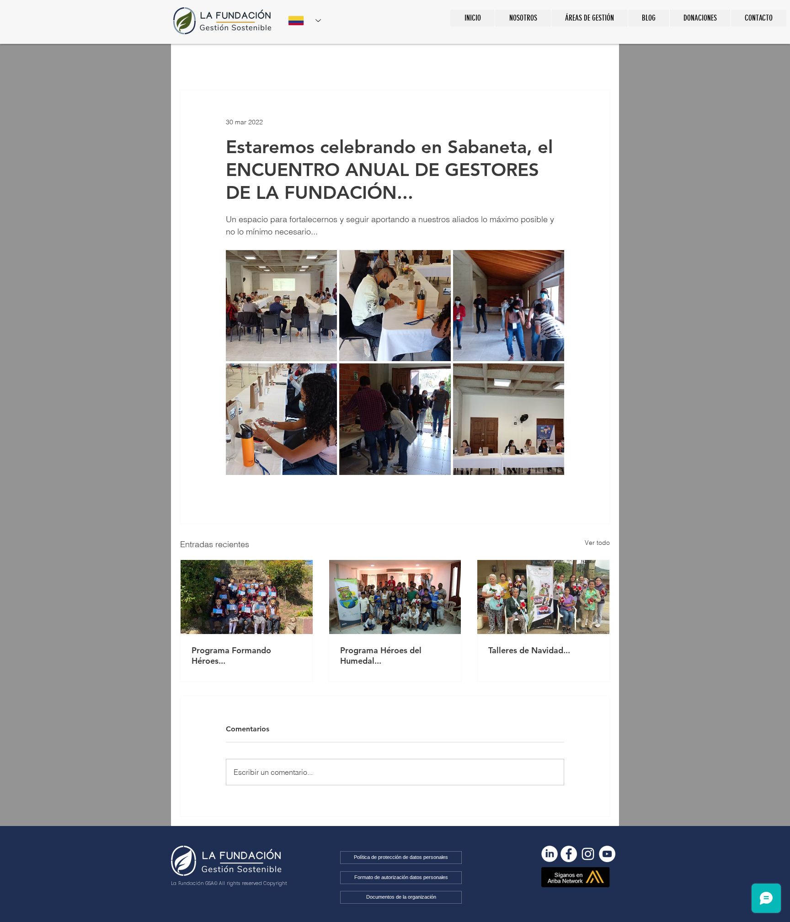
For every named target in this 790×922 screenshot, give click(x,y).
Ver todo (597, 542)
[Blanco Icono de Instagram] (588, 854)
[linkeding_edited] (549, 854)
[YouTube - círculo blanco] (607, 854)
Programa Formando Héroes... (231, 655)
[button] (589, 18)
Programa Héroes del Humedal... (381, 655)
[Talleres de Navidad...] (543, 597)
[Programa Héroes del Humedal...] (395, 597)
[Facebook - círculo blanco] (568, 854)
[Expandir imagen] (281, 305)
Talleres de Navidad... (529, 650)
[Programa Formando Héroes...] (247, 597)
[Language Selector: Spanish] (304, 21)
